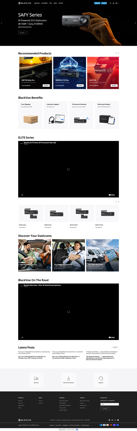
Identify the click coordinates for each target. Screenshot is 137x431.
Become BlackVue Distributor (65, 405)
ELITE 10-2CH (73, 225)
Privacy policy (51, 425)
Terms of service (58, 425)
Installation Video (83, 405)
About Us (40, 400)
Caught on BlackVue (63, 410)
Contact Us (41, 403)
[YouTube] (118, 420)
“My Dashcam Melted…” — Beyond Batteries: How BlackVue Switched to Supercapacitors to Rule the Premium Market (100, 358)
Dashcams (37, 3)
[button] (113, 3)
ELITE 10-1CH (98, 225)
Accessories (44, 3)
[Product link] (30, 213)
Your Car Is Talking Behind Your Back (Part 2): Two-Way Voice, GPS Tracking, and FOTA (32, 357)
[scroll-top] (134, 428)
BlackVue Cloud (21, 405)
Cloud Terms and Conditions (74, 425)
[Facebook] (109, 420)
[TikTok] (115, 420)
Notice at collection (62, 429)
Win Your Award (62, 407)
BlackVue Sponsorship (63, 400)
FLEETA (104, 3)
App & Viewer (82, 407)
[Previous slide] (116, 53)
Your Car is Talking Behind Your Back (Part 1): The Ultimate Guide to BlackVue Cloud (66, 357)
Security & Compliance (85, 425)
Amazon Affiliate (62, 403)
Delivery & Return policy (84, 400)
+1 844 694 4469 (86, 420)
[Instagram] (112, 420)
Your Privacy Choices (70, 429)
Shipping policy (65, 425)
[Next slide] (118, 53)
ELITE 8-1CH (47, 225)
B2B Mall (97, 3)
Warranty (82, 403)
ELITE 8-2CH (21, 225)
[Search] (110, 3)
